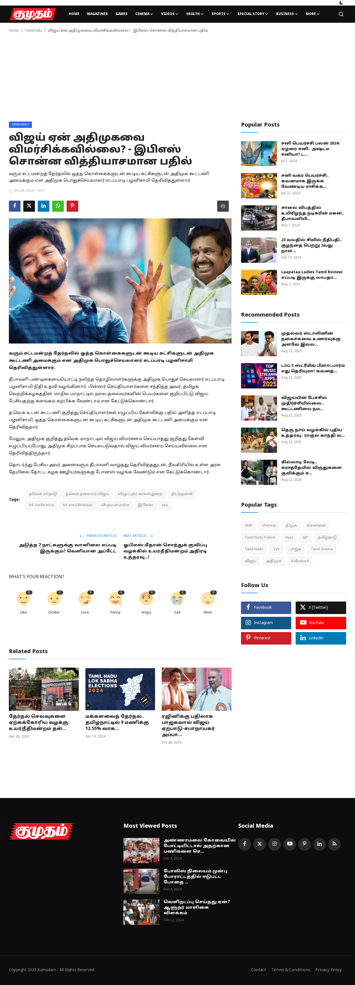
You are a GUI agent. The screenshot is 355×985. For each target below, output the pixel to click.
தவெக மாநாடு (43, 494)
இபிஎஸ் (145, 505)
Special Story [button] (250, 14)
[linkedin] (319, 844)
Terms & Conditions (290, 970)
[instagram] (274, 844)
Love (85, 612)
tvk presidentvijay (77, 505)
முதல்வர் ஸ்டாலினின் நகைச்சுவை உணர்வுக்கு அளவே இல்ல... (311, 339)
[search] (341, 14)
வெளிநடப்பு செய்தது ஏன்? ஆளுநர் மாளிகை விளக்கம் (197, 908)
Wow (208, 612)
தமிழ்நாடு (327, 537)
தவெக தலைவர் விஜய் (87, 494)
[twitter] (259, 844)
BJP (305, 537)
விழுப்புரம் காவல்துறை (140, 494)
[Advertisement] (177, 80)
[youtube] (289, 844)
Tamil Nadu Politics (260, 537)
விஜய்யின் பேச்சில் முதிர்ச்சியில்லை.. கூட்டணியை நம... (304, 403)
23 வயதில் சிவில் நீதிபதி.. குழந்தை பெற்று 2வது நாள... (311, 246)
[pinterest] (304, 844)
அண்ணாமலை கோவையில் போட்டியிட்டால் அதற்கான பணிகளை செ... (200, 846)
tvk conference (41, 505)
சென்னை (316, 526)
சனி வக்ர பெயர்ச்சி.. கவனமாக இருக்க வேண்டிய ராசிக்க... (305, 181)
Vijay (289, 537)
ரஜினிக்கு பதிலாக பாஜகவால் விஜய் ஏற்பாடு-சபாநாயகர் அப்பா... (188, 726)
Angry (146, 612)
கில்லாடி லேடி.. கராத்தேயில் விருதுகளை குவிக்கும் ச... (311, 468)
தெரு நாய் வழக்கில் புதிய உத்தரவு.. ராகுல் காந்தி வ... (313, 433)
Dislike (54, 612)
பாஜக (295, 549)
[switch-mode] (341, 3)
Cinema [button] (142, 14)
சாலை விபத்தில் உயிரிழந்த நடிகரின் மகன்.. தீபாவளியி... (312, 213)
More (311, 14)
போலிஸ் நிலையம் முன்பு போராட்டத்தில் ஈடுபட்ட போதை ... (195, 877)
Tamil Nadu (254, 549)
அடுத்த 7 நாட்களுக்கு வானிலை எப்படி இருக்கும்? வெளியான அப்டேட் (67, 548)
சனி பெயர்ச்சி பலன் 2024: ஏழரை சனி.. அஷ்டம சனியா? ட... (310, 149)
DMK (248, 526)
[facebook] (244, 844)
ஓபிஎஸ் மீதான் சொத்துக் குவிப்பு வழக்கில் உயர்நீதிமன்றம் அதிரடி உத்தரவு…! (165, 551)
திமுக (291, 526)
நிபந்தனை (182, 494)
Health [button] (193, 14)
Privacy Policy (328, 970)
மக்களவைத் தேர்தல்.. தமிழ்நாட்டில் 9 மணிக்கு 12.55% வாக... (117, 723)
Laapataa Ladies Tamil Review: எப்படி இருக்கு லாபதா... (312, 275)
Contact (258, 970)
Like (23, 612)
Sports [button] (218, 14)
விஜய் (250, 561)
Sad (177, 612)
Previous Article (101, 536)
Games (122, 14)
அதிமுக (274, 561)
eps (165, 505)
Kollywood (300, 561)
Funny (115, 612)
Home (74, 14)
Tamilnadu (33, 31)
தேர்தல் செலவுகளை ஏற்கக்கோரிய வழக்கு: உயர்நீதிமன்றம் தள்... (39, 723)
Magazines (97, 14)
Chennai (269, 526)
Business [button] (285, 14)
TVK (276, 549)
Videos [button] (167, 14)
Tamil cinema (322, 549)
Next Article (134, 536)
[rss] (334, 844)
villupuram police (115, 505)
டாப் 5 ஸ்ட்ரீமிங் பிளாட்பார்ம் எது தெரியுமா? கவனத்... (313, 368)
